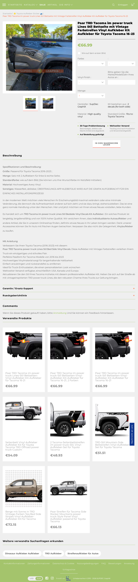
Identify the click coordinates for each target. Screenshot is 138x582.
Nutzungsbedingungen (88, 563)
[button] (30, 103)
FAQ (103, 563)
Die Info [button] (65, 5)
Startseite (15, 5)
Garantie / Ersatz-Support (18, 288)
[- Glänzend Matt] (91, 82)
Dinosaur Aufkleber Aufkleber (22, 553)
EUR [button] (39, 578)
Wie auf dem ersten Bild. (94, 53)
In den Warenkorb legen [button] (106, 144)
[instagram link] (52, 578)
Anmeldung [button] (59, 313)
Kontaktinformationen (14, 563)
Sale (43, 5)
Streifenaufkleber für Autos (83, 553)
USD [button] (32, 578)
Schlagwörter (69, 569)
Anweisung (129, 563)
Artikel (52, 5)
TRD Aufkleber (53, 553)
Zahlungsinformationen (38, 563)
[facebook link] (46, 578)
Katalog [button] (30, 5)
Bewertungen (114, 563)
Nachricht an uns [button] (132, 434)
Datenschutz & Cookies (63, 563)
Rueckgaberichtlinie (15, 295)
